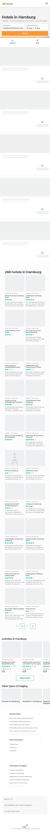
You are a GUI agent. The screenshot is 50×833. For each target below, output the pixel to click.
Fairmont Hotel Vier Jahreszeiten (12, 574)
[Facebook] (21, 819)
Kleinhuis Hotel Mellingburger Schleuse (14, 401)
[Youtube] (30, 819)
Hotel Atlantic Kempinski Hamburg (14, 539)
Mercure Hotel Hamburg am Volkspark (14, 436)
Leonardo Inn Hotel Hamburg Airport (12, 504)
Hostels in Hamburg (32, 701)
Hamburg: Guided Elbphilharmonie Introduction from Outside (11, 663)
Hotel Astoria (30, 609)
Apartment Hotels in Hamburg (20, 776)
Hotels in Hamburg (11, 701)
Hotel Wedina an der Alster (12, 331)
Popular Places (15, 714)
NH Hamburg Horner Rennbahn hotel (33, 331)
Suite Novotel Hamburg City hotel (34, 436)
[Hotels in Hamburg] (33, 626)
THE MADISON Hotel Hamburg (33, 401)
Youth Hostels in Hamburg (19, 780)
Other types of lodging (18, 766)
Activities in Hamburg (14, 639)
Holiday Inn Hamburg (33, 504)
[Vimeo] (27, 819)
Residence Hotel (32, 471)
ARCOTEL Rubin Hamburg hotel (14, 296)
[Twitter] (24, 819)
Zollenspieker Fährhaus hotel (34, 574)
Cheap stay (13, 744)
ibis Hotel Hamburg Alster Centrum (14, 609)
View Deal (43, 82)
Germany (12, 750)
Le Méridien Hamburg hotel (33, 296)
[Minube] (7, 3)
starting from (6, 669)
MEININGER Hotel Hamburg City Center (33, 366)
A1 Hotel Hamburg (11, 471)
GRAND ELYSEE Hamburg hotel (35, 539)
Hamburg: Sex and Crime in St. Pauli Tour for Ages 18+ (31, 663)
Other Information (16, 740)
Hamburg (13, 747)
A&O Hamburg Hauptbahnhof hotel (12, 366)
